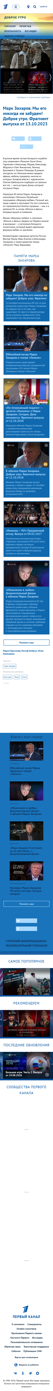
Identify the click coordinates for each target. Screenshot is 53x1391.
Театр (17, 677)
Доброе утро (15, 17)
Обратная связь (12, 1346)
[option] (14, 80)
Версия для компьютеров (26, 1357)
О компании (18, 1324)
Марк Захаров (9, 666)
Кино (24, 677)
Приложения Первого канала (26, 1333)
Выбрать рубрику (14, 36)
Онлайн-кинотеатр (26, 1328)
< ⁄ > (23, 147)
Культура (7, 677)
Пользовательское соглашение (27, 1342)
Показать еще (26, 642)
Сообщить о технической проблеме (33, 97)
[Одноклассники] (35, 138)
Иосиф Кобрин (29, 650)
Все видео (37, 1337)
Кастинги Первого (19, 1337)
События (15, 1351)
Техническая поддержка (36, 1346)
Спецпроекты (34, 1324)
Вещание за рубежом (29, 1364)
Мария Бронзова (11, 650)
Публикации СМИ (32, 1351)
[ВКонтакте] (18, 138)
